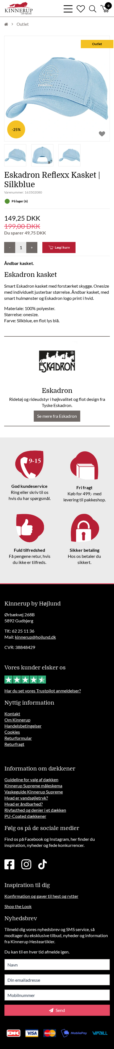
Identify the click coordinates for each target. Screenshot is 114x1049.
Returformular (18, 738)
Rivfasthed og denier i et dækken (35, 810)
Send (60, 1010)
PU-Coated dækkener (25, 816)
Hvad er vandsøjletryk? (26, 797)
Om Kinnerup (17, 719)
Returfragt (14, 744)
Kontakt (12, 713)
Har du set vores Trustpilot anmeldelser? (42, 690)
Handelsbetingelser (23, 725)
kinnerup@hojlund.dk (35, 637)
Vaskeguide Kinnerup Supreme (33, 791)
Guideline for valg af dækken (31, 779)
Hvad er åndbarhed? (23, 803)
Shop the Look (18, 906)
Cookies (12, 731)
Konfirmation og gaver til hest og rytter (41, 896)
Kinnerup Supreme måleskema (33, 785)
